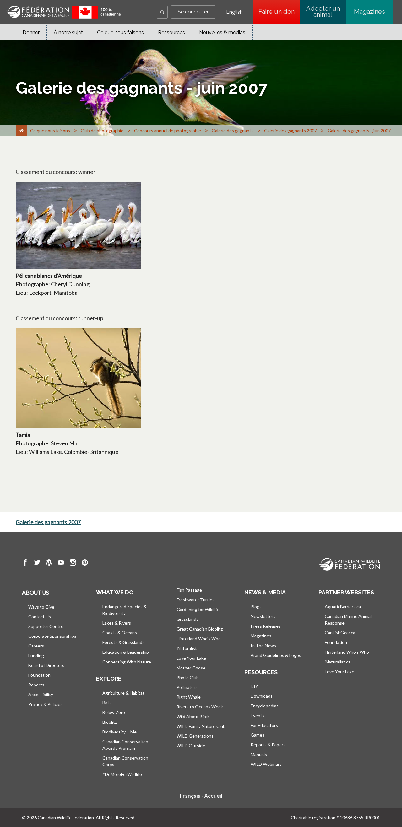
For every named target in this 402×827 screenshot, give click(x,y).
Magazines (369, 11)
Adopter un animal (323, 12)
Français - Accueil (201, 795)
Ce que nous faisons (120, 32)
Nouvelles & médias (222, 32)
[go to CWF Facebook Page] (25, 563)
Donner (31, 32)
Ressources (171, 32)
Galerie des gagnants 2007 (48, 521)
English (234, 12)
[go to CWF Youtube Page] (61, 563)
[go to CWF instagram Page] (73, 563)
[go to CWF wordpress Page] (49, 563)
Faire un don (279, 11)
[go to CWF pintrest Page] (85, 563)
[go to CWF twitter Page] (37, 563)
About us (35, 592)
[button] (162, 12)
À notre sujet (68, 32)
